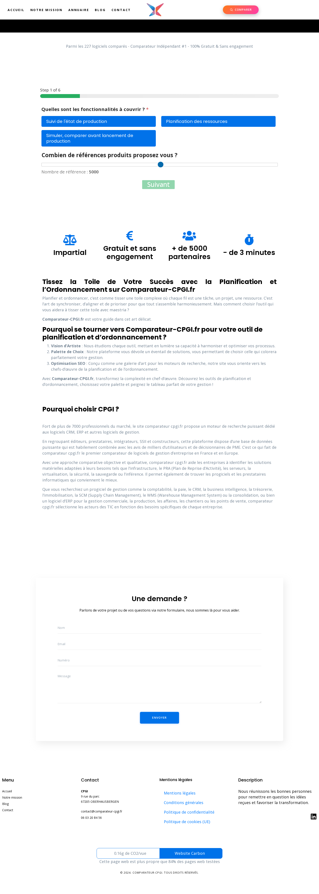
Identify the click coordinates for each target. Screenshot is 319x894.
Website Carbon (190, 853)
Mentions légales (180, 793)
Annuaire (78, 10)
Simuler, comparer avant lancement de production (89, 138)
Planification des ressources (196, 121)
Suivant (158, 184)
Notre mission (46, 10)
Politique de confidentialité (189, 812)
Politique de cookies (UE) (187, 821)
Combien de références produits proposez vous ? (109, 155)
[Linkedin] (313, 816)
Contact (121, 10)
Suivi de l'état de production (76, 121)
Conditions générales (183, 802)
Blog (100, 10)
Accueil (16, 10)
